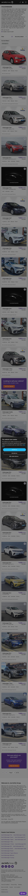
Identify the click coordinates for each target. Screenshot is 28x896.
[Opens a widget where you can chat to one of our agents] (23, 893)
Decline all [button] (14, 453)
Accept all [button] (14, 449)
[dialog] (14, 448)
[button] (14, 456)
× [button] (25, 438)
